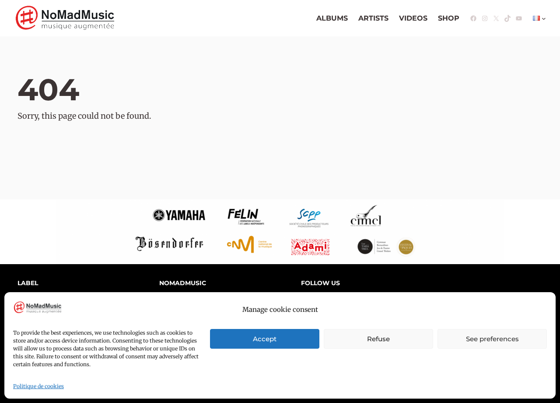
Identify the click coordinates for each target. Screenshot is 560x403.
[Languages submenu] (544, 18)
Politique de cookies (38, 386)
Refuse (378, 339)
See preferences (492, 339)
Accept (264, 339)
